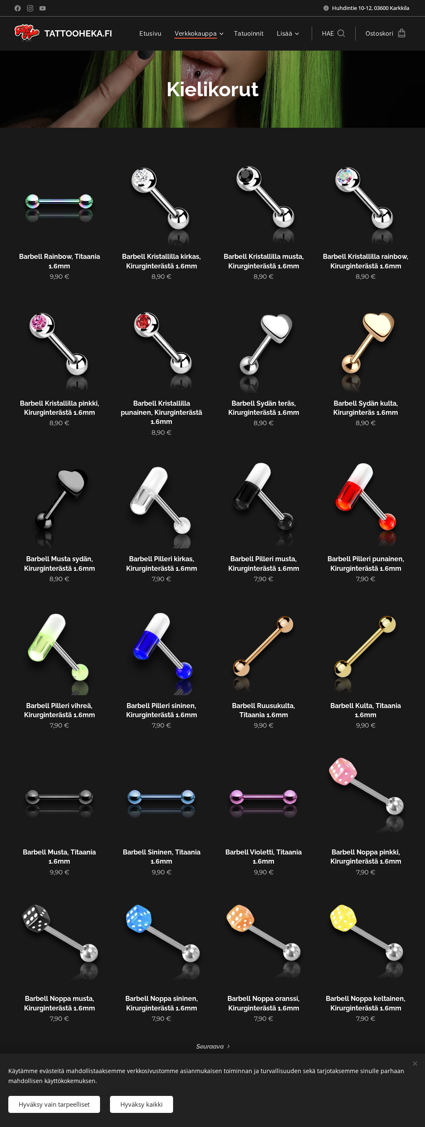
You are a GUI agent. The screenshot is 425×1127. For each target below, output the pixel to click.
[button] (333, 33)
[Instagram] (30, 8)
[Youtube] (42, 8)
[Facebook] (17, 8)
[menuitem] (152, 33)
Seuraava (210, 1046)
